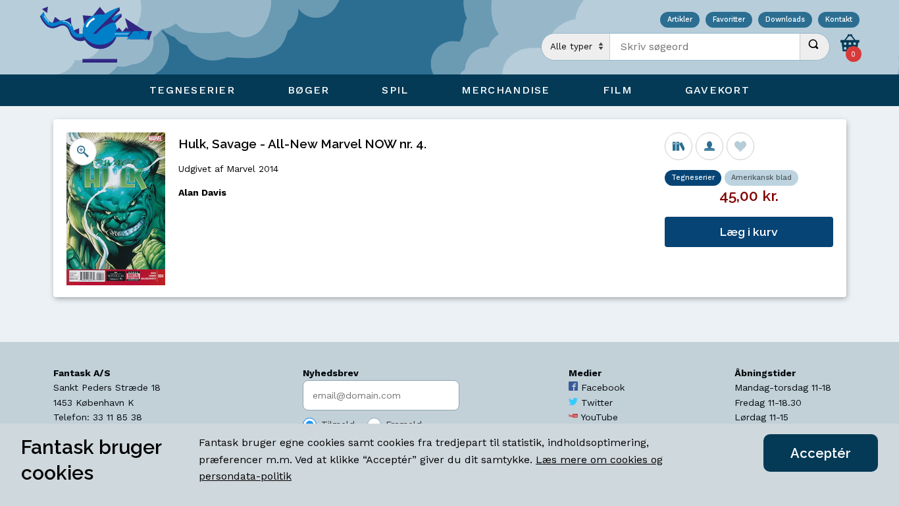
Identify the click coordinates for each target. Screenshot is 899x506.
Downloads (785, 20)
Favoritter (729, 20)
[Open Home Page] (102, 37)
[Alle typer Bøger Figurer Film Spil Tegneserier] (576, 47)
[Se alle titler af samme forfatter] (709, 146)
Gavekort (717, 90)
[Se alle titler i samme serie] (678, 146)
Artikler (679, 20)
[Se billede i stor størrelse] (83, 151)
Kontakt (838, 20)
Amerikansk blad (761, 177)
